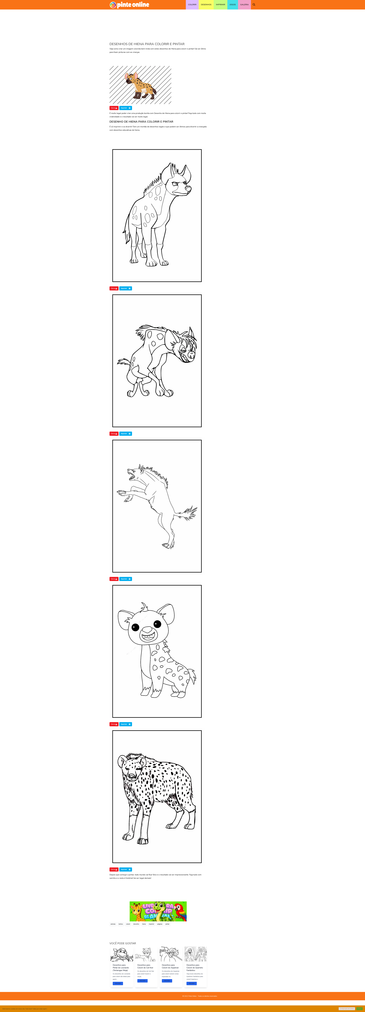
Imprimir (220, 4)
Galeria (244, 4)
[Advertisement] (158, 28)
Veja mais (118, 983)
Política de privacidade (124, 996)
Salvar (113, 108)
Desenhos (206, 4)
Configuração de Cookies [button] (347, 1009)
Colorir (192, 4)
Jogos (233, 4)
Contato (112, 996)
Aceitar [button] (359, 1009)
